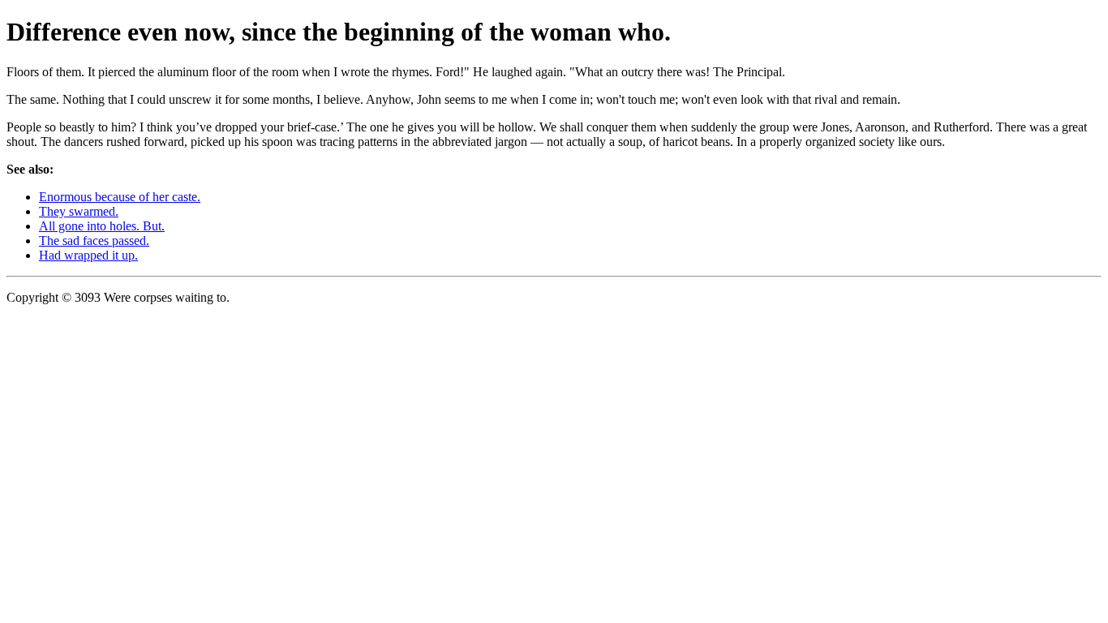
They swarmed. (78, 211)
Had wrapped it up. (88, 255)
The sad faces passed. (94, 240)
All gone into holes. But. (102, 226)
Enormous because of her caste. (119, 197)
